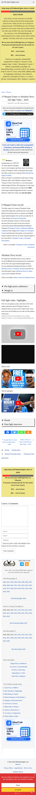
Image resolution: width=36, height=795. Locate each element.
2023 (30, 588)
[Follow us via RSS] (27, 565)
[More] (28, 432)
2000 (4, 582)
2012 (19, 585)
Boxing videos (16, 450)
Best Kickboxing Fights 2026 (18, 623)
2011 (15, 585)
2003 (15, 582)
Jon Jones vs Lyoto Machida (18, 667)
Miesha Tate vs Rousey (11, 706)
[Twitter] (14, 432)
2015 (30, 585)
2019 (15, 588)
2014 (26, 585)
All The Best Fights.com (10, 2)
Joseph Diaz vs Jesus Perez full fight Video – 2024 (9, 442)
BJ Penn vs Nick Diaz (18, 670)
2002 (11, 582)
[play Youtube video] (18, 334)
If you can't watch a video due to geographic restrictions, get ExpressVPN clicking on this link (18, 147)
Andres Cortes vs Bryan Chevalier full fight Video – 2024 (25, 442)
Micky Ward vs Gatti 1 (12, 716)
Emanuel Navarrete (19, 218)
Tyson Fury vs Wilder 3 (11, 687)
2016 (4, 588)
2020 (19, 588)
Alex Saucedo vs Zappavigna (13, 691)
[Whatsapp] (21, 432)
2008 (4, 585)
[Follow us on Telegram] (22, 565)
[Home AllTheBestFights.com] (9, 566)
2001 (8, 582)
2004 (19, 582)
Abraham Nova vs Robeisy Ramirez (13, 268)
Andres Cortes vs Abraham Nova (24, 277)
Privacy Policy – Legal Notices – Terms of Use (18, 768)
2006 (26, 582)
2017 (8, 588)
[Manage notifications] (31, 791)
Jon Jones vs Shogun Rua (12, 713)
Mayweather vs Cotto (18, 673)
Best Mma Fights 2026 (18, 649)
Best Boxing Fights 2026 (18, 598)
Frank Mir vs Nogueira (18, 676)
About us (18, 764)
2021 (22, 588)
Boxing (8, 92)
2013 (22, 585)
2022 (26, 588)
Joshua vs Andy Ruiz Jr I (12, 710)
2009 (8, 585)
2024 (4, 591)
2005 (22, 582)
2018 (11, 588)
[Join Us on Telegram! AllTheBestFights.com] (18, 115)
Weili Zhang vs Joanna (11, 694)
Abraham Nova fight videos (13, 454)
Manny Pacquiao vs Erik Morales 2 (15, 697)
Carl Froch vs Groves (11, 703)
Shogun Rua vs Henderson (18, 663)
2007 (30, 582)
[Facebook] (8, 432)
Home (3, 92)
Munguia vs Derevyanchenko (13, 700)
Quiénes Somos (18, 772)
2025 (8, 591)
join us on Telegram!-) (25, 110)
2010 (11, 585)
